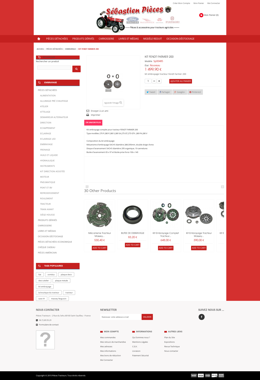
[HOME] (39, 39)
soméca (51, 274)
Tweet (152, 92)
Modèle (148, 61)
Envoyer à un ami (99, 111)
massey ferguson (58, 299)
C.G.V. (134, 346)
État (147, 65)
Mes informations (108, 351)
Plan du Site (169, 337)
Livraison (136, 351)
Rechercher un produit (47, 61)
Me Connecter (213, 3)
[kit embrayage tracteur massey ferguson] (199, 215)
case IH (41, 299)
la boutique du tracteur (48, 293)
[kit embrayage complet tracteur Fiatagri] (166, 215)
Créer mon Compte (181, 3)
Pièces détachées (54, 49)
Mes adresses (106, 346)
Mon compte (111, 331)
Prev (87, 186)
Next (222, 186)
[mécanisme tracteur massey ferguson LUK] (99, 215)
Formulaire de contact (49, 325)
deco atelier (43, 280)
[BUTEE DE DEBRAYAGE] (132, 215)
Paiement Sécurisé (140, 355)
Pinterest (196, 92)
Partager (165, 92)
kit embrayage (44, 286)
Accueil (40, 49)
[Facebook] (202, 317)
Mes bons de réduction (110, 355)
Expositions (169, 342)
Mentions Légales (140, 342)
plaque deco (66, 274)
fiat (39, 274)
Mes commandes (108, 337)
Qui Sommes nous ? (141, 337)
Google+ (180, 92)
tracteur (69, 293)
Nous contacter (171, 351)
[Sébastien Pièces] (144, 19)
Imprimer (95, 115)
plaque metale (61, 280)
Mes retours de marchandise (113, 342)
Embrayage (70, 49)
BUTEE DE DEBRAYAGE (132, 233)
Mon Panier (198, 3)
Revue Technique (172, 346)
